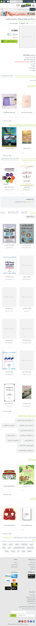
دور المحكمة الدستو (9, 404)
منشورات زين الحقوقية (9, 425)
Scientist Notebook (26, 525)
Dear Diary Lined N (26, 113)
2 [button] (20, 117)
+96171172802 (31, 599)
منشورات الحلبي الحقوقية (26, 425)
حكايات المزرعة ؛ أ (26, 486)
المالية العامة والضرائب (18, 548)
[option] (26, 101)
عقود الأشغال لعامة (27, 340)
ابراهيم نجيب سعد (9, 374)
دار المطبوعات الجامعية (13, 440)
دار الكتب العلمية (11, 435)
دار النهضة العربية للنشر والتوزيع (25, 420)
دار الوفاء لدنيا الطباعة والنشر (26, 450)
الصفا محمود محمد (26, 343)
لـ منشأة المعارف (30, 217)
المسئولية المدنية (9, 340)
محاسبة (13, 551)
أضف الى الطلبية (11, 41)
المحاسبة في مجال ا (9, 149)
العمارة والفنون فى (27, 245)
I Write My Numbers (9, 486)
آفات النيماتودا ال (26, 404)
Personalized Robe (9, 525)
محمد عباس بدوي (29, 22)
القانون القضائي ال (9, 372)
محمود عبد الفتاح (26, 279)
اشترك (13, 615)
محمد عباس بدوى (13, 125)
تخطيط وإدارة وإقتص (9, 245)
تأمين (9, 548)
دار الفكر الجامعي (29, 440)
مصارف (6, 551)
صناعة (23, 551)
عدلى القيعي (26, 311)
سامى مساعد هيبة (9, 311)
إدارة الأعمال (24, 544)
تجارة (4, 548)
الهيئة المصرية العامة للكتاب (26, 445)
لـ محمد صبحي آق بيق (9, 190)
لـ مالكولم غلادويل (26, 190)
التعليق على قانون (27, 277)
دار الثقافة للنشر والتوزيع (27, 435)
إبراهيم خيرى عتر (26, 406)
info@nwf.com (31, 601)
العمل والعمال (30, 548)
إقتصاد (17, 544)
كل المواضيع (9, 537)
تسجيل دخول (30, 1)
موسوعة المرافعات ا (9, 277)
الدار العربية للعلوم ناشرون (26, 430)
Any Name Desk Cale (9, 113)
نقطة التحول (26, 187)
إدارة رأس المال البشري (9, 187)
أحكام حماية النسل (27, 309)
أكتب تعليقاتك (30, 202)
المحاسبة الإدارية (26, 149)
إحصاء (31, 544)
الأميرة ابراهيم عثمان (20, 22)
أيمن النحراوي (9, 248)
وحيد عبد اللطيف (26, 374)
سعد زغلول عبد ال (26, 248)
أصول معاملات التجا (26, 372)
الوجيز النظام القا (9, 309)
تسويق (29, 551)
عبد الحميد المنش (8, 279)
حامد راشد (9, 406)
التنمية (4, 544)
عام (18, 551)
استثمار (11, 544)
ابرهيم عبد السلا (8, 343)
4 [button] (15, 117)
